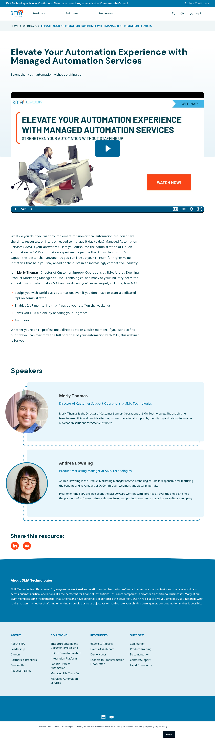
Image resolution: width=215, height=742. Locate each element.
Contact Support (140, 660)
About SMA (18, 644)
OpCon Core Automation (66, 653)
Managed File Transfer (65, 673)
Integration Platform (64, 658)
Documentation (139, 654)
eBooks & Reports (101, 644)
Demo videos (98, 654)
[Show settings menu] (191, 209)
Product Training (140, 649)
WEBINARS (30, 26)
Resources (99, 635)
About (16, 635)
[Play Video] (15, 209)
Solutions (59, 635)
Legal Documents (141, 665)
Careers (16, 654)
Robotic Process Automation (60, 666)
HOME (15, 26)
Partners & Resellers (24, 660)
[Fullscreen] (200, 209)
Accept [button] (169, 734)
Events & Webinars (102, 649)
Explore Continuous (197, 3)
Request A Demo (21, 670)
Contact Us (17, 665)
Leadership (18, 649)
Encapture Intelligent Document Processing (64, 646)
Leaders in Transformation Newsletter (107, 662)
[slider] (100, 209)
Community (137, 644)
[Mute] (183, 209)
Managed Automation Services (64, 681)
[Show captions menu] (175, 209)
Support (137, 635)
